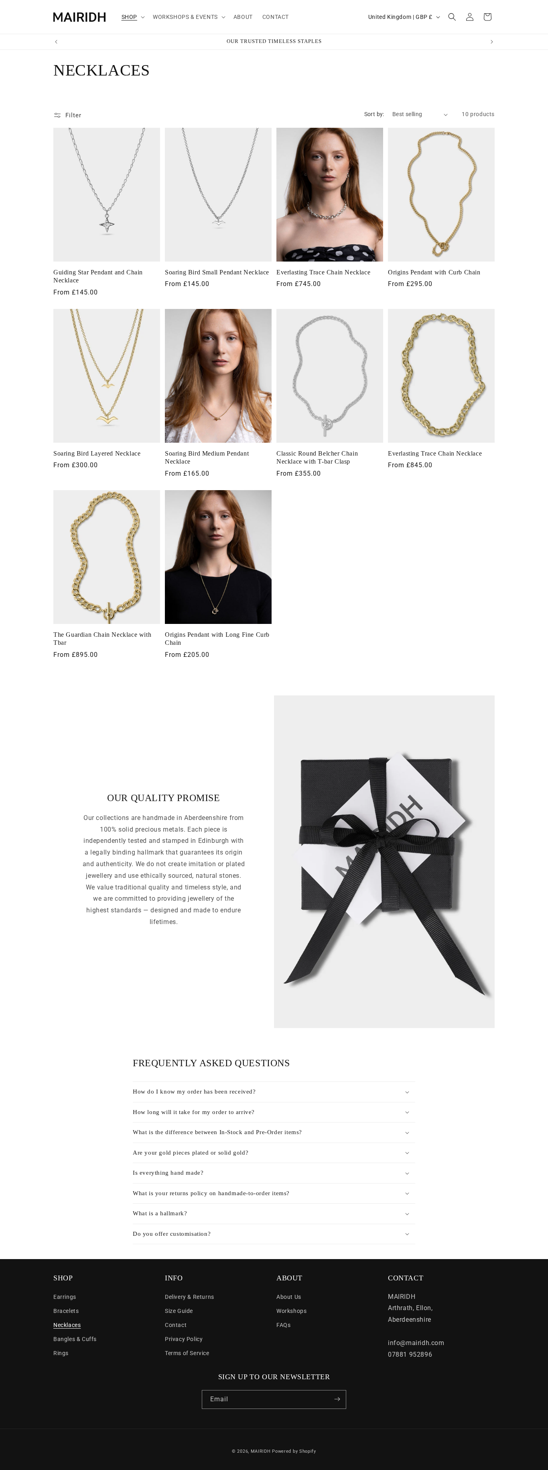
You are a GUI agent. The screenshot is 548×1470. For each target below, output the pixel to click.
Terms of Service (187, 1353)
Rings (61, 1353)
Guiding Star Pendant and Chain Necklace (98, 276)
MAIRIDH (261, 1451)
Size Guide (179, 1310)
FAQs (283, 1324)
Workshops (291, 1310)
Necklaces (67, 1324)
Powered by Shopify (294, 1451)
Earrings (64, 1296)
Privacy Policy (184, 1339)
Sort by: (374, 114)
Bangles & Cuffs (75, 1339)
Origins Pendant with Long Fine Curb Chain (217, 638)
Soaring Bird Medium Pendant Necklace (207, 457)
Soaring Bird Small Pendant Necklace (217, 272)
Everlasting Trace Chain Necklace (323, 272)
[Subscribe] (337, 1399)
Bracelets (66, 1310)
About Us (288, 1296)
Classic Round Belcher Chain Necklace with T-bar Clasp (317, 457)
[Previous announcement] (56, 41)
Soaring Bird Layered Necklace (96, 453)
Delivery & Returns (189, 1296)
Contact (176, 1324)
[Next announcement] (492, 41)
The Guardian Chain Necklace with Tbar (102, 638)
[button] (132, 16)
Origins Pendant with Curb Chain (434, 272)
